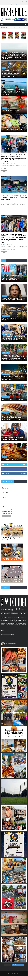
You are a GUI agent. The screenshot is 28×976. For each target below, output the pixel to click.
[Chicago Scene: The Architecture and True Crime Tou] (14, 949)
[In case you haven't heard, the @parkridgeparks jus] (14, 791)
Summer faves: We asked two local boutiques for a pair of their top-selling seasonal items (14, 338)
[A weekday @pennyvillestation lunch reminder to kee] (14, 712)
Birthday (4, 506)
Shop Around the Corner (7, 334)
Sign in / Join (24, 1)
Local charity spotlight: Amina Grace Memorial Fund (13, 438)
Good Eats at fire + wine (10, 459)
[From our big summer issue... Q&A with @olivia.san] (14, 818)
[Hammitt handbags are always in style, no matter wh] (14, 923)
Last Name (4, 502)
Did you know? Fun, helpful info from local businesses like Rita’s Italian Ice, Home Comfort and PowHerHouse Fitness (13, 278)
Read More (4, 171)
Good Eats (4, 108)
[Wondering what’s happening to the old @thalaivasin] (14, 739)
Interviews (5, 295)
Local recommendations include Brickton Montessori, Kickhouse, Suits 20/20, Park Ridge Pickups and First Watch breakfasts (13, 357)
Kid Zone (4, 68)
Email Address (5, 492)
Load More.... (5, 587)
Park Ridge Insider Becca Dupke (12, 399)
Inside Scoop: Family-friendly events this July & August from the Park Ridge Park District (14, 197)
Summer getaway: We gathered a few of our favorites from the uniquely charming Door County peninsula (13, 92)
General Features (6, 87)
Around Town (4, 137)
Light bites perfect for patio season (11, 111)
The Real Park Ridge (12, 973)
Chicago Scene (5, 50)
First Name (4, 497)
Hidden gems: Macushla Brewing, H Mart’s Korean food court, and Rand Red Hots (13, 378)
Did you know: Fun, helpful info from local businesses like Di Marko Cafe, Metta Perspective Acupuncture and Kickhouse (12, 417)
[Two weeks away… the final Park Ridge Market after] (14, 844)
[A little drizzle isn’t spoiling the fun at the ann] (14, 765)
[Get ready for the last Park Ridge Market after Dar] (14, 686)
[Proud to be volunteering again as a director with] (14, 897)
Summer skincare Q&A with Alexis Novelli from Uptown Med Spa (13, 299)
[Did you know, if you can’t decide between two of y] (14, 870)
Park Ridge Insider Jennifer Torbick (11, 318)
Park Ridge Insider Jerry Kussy (12, 130)
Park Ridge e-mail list (7, 513)
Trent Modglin (5, 163)
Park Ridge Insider (6, 127)
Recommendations (6, 352)
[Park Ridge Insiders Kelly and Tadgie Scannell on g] (14, 660)
